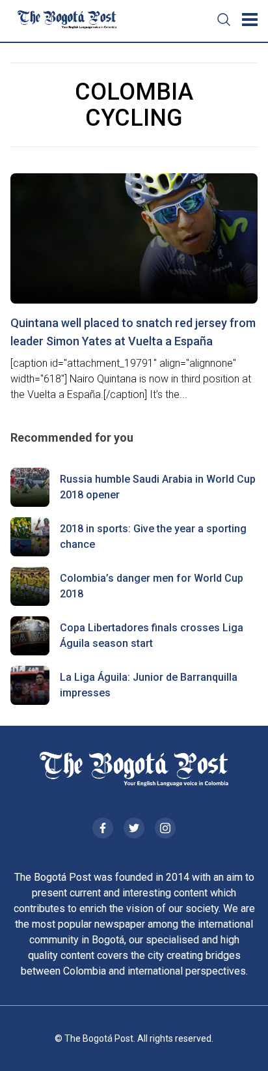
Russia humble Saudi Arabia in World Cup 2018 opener (158, 487)
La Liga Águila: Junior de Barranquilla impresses (148, 685)
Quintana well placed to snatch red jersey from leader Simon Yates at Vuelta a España (133, 332)
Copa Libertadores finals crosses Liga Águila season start (151, 635)
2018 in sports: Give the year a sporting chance (153, 536)
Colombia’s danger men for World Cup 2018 (151, 586)
